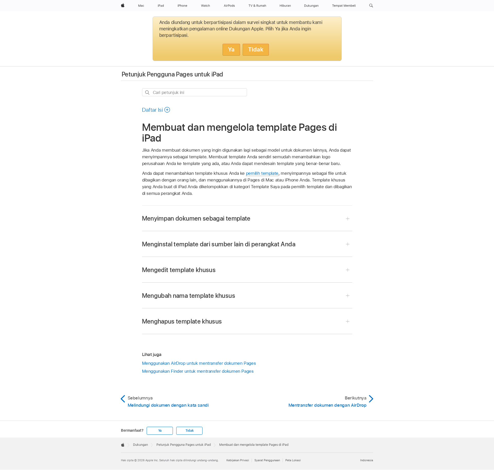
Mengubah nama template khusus (188, 295)
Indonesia (366, 460)
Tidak (255, 49)
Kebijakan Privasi (237, 460)
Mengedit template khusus (179, 270)
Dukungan (140, 445)
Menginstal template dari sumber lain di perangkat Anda (218, 244)
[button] (371, 5)
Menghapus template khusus (182, 321)
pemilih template (262, 173)
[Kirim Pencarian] (147, 92)
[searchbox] (194, 92)
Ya (231, 49)
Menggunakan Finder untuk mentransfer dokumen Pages (198, 371)
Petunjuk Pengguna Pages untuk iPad (172, 74)
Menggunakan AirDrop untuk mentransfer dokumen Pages (199, 363)
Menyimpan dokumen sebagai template (196, 218)
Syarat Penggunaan (267, 460)
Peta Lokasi (293, 460)
